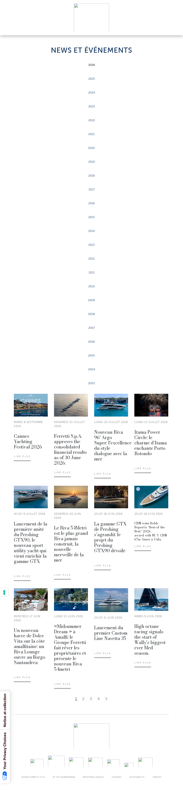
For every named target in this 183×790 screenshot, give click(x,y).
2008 (91, 314)
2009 (91, 300)
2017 (92, 189)
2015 (91, 217)
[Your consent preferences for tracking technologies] (4, 592)
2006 (91, 341)
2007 (91, 327)
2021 (91, 134)
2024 (91, 92)
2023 (91, 106)
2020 (91, 148)
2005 (91, 355)
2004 (91, 369)
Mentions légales (93, 777)
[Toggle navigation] (174, 27)
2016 (91, 203)
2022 (91, 120)
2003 (91, 383)
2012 (91, 258)
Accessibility (137, 777)
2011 (92, 272)
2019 (91, 161)
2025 (91, 78)
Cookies (116, 777)
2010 (91, 286)
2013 (91, 244)
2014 (91, 231)
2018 (91, 175)
